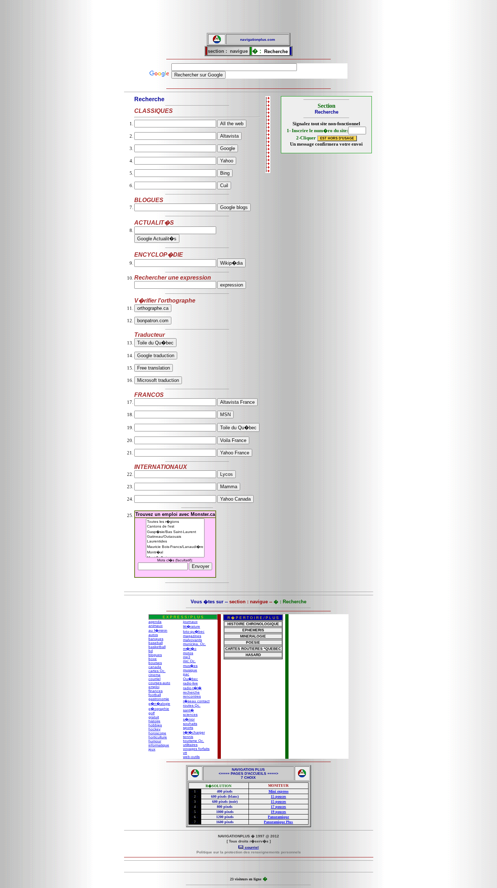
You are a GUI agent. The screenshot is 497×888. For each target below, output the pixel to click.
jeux (151, 749)
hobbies (155, 725)
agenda (155, 622)
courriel (154, 679)
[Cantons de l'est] (175, 526)
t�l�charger (194, 732)
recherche (191, 692)
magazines (192, 636)
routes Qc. (191, 705)
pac (186, 674)
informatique (158, 745)
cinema (154, 675)
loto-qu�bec (193, 632)
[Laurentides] (175, 541)
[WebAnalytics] (248, 867)
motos (188, 653)
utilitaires (190, 745)
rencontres (192, 696)
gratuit (153, 717)
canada (154, 667)
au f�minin (157, 630)
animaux (155, 626)
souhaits (190, 724)
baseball (155, 643)
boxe (152, 659)
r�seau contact (196, 701)
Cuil (224, 185)
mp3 (186, 657)
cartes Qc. (157, 671)
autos (153, 635)
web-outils (191, 757)
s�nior (189, 719)
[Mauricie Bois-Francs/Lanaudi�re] (175, 546)
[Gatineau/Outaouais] (175, 536)
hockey (154, 729)
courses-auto (159, 683)
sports (188, 728)
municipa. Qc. (194, 644)
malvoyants (192, 640)
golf (151, 713)
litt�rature (191, 626)
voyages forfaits (196, 749)
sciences (190, 715)
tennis (188, 737)
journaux (190, 622)
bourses (155, 663)
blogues (155, 655)
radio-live (190, 683)
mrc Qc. (189, 661)
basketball (157, 647)
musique (190, 670)
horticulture (157, 737)
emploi (153, 687)
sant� (188, 710)
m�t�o (189, 649)
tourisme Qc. (193, 741)
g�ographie (158, 709)
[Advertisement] (248, 16)
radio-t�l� (192, 688)
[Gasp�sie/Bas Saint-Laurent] (175, 531)
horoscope (157, 733)
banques (155, 639)
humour (154, 741)
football (154, 695)
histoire (154, 721)
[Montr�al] (175, 552)
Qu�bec (190, 679)
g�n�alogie (159, 704)
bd (150, 651)
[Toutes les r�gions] (175, 521)
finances (155, 691)
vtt (185, 753)
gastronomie (158, 699)
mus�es (190, 666)
